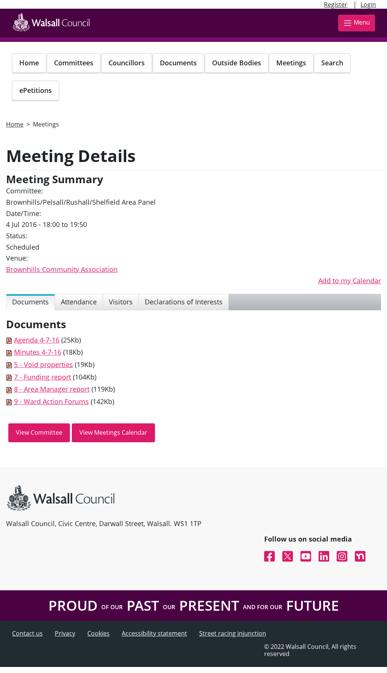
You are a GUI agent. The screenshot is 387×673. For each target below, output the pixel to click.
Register (335, 4)
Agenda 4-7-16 (36, 339)
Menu (362, 22)
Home (29, 62)
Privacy (65, 633)
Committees (73, 62)
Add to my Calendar (349, 280)
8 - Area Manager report (52, 389)
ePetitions (35, 90)
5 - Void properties (43, 364)
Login (368, 4)
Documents (178, 62)
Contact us (27, 633)
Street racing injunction (232, 633)
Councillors (126, 62)
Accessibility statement (154, 633)
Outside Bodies (236, 62)
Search (332, 62)
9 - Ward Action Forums (51, 401)
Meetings (291, 62)
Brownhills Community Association (62, 269)
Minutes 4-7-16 (37, 352)
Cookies (98, 633)
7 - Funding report (42, 376)
